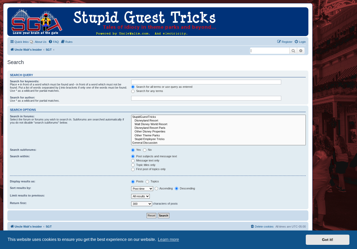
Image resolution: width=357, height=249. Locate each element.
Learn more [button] (168, 239)
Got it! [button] (327, 240)
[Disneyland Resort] (218, 121)
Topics (154, 181)
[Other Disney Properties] (218, 132)
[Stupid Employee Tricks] (218, 139)
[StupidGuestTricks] (218, 117)
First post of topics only (150, 169)
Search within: (20, 156)
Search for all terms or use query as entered (163, 86)
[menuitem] (38, 42)
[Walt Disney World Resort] (218, 124)
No (149, 149)
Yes (138, 149)
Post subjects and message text (156, 156)
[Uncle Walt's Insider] (12, 10)
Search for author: (22, 97)
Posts (139, 181)
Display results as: (22, 181)
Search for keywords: (24, 81)
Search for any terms (149, 90)
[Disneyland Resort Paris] (218, 128)
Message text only (147, 160)
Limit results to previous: (27, 195)
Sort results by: (20, 187)
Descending (187, 188)
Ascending (166, 188)
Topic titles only (145, 164)
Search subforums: (23, 149)
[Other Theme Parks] (218, 135)
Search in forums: (22, 116)
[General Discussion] (218, 143)
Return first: (18, 203)
